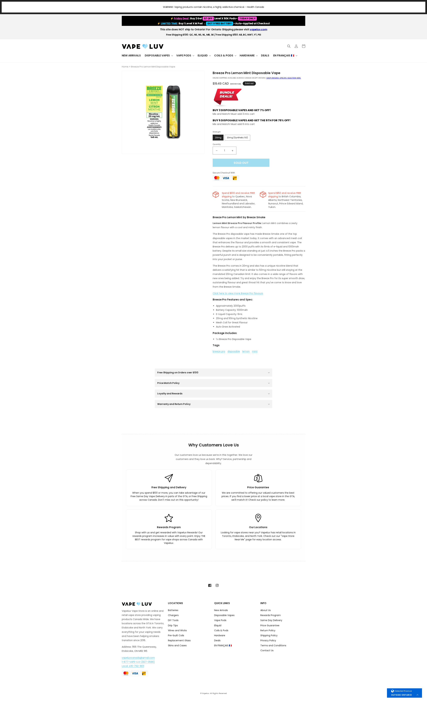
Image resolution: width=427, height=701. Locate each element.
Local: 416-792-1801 (133, 666)
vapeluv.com (258, 29)
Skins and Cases (177, 645)
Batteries (173, 610)
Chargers (173, 615)
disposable (234, 351)
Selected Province (403, 691)
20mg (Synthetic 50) (237, 137)
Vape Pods (220, 620)
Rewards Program (270, 615)
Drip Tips (173, 625)
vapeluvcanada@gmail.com (138, 657)
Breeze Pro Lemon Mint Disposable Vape (153, 66)
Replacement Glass (179, 640)
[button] (158, 55)
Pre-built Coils (176, 635)
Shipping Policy (269, 635)
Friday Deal (181, 18)
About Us (265, 610)
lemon (246, 351)
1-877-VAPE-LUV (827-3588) (138, 661)
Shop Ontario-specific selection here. (283, 78)
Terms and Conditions (273, 645)
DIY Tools (173, 620)
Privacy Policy (268, 640)
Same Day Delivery (271, 620)
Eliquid (217, 625)
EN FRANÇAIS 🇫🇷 (223, 645)
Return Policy (267, 630)
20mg (218, 137)
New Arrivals (221, 610)
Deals (217, 640)
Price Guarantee (269, 625)
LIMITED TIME (169, 23)
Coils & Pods (221, 630)
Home (125, 66)
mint (255, 351)
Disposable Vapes (224, 615)
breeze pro (219, 351)
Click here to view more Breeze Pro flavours (238, 293)
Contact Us (267, 650)
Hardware (219, 635)
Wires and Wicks (177, 630)
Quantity (217, 144)
